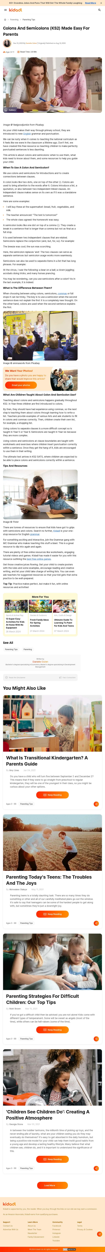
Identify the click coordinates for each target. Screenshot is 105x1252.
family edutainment (36, 1237)
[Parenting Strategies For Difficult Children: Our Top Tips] (52, 961)
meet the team (34, 1229)
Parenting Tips (11, 649)
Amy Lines (14, 770)
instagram (56, 1233)
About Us (32, 1226)
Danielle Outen (31, 43)
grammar (34, 534)
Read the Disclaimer (17, 677)
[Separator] (99, 1234)
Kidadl (5, 19)
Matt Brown (15, 1008)
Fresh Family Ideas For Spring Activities (39, 623)
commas (62, 293)
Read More (90, 3)
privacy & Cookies (85, 1229)
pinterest (56, 1229)
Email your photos (21, 385)
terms (79, 1226)
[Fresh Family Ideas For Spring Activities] (40, 606)
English (27, 133)
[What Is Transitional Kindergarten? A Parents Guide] (52, 723)
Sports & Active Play (14, 615)
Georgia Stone (16, 1124)
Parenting (14, 20)
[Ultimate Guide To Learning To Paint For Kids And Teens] (64, 606)
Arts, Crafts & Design (63, 615)
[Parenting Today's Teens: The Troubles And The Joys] (52, 842)
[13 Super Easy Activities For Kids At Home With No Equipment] (16, 606)
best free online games (39, 559)
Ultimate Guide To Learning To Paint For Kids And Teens (64, 623)
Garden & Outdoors (38, 615)
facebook (56, 1226)
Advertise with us (10, 1229)
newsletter (32, 1233)
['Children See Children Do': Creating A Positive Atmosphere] (52, 1077)
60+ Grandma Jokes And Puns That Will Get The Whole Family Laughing (45, 3)
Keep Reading (55, 795)
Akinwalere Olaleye (18, 889)
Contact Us (8, 1226)
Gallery (12, 110)
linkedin (56, 1237)
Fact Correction (69, 677)
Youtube (56, 1240)
